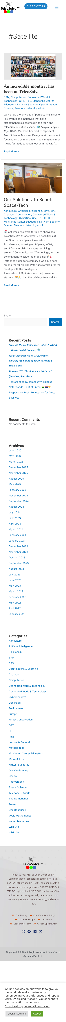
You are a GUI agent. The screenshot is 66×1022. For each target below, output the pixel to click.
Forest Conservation (21, 719)
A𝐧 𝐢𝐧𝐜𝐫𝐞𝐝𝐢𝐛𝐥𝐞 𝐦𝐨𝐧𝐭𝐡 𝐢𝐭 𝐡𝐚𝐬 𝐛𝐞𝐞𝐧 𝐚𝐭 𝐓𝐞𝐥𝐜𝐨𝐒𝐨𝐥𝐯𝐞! (29, 88)
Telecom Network (25, 108)
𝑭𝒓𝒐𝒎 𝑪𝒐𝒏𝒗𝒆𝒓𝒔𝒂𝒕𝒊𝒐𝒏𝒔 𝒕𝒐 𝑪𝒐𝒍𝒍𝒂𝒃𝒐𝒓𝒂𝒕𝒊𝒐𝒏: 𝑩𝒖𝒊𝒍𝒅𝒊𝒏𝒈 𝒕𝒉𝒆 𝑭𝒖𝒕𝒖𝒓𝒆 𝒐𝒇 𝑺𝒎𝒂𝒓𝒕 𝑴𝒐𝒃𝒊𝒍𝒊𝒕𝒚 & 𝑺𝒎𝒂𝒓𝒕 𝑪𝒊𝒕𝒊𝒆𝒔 (30, 360)
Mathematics (16, 747)
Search (8, 315)
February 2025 (17, 489)
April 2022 (15, 608)
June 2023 (15, 580)
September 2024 (19, 501)
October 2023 (17, 557)
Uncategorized (17, 809)
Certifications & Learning (23, 668)
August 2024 (16, 506)
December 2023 (18, 546)
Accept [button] (37, 1013)
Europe (13, 714)
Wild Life (14, 826)
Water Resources (19, 821)
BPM (6, 97)
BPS (52, 210)
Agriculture (10, 210)
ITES (28, 100)
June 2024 (15, 518)
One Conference (18, 770)
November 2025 (18, 472)
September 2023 (19, 563)
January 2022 (17, 613)
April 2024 (15, 523)
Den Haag (15, 702)
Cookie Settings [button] (17, 1013)
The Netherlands (18, 798)
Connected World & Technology (27, 691)
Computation (18, 97)
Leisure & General (19, 742)
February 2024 (17, 534)
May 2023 (15, 585)
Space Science (18, 787)
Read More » (11, 151)
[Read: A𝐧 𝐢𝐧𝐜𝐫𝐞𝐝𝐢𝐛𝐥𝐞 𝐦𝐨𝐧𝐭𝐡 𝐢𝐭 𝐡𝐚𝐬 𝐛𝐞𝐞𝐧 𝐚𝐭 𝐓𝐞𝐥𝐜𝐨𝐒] (33, 66)
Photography (16, 781)
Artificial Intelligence (30, 210)
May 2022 (15, 602)
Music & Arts (16, 759)
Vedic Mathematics (20, 815)
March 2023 (16, 591)
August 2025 (16, 478)
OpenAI (43, 104)
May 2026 (15, 455)
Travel (12, 804)
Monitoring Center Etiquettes (21, 221)
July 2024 (15, 512)
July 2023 (15, 574)
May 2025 (15, 484)
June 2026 (15, 450)
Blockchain (15, 651)
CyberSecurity (27, 217)
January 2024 (17, 540)
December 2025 (18, 467)
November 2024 (18, 495)
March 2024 (16, 529)
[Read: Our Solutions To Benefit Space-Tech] (33, 178)
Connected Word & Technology (27, 685)
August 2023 (16, 568)
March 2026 (16, 461)
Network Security (27, 104)
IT (45, 217)
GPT (21, 100)
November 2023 (18, 552)
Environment (16, 708)
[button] (57, 7)
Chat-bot (9, 214)
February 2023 (17, 597)
